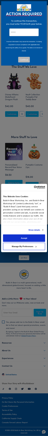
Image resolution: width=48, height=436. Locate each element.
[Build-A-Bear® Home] (24, 7)
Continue (24, 59)
